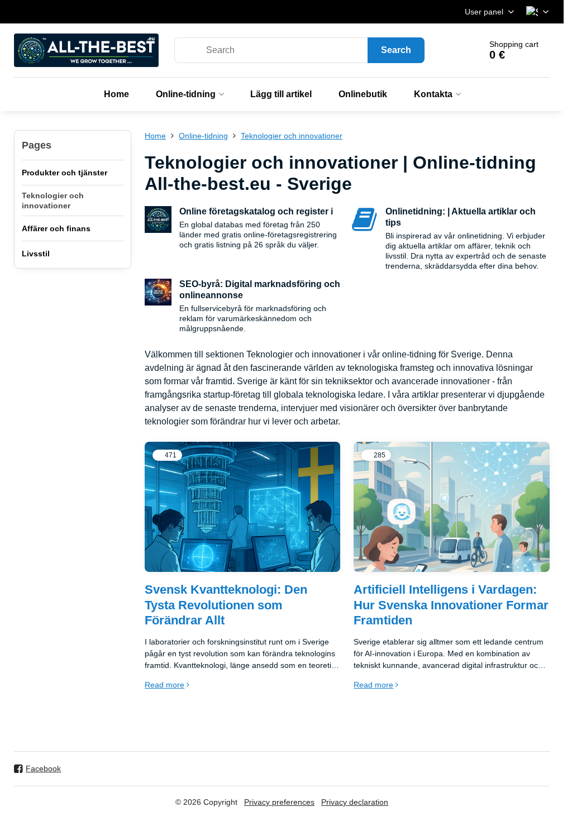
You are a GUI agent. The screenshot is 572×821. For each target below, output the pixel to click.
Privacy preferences (279, 802)
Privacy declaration (354, 802)
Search (396, 50)
